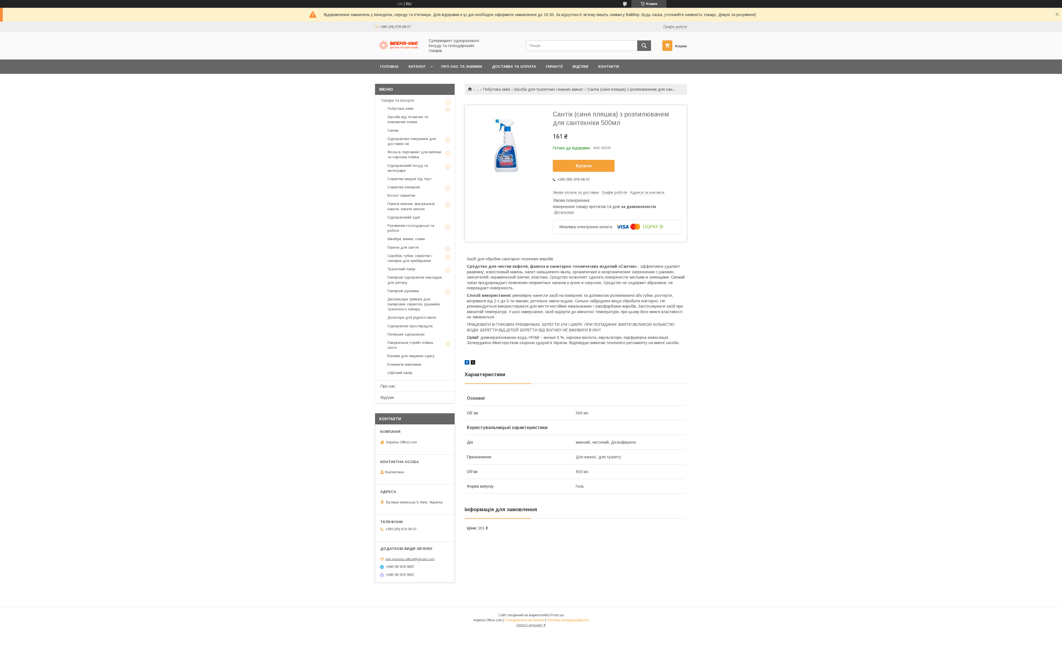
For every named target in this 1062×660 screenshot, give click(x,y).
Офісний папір (399, 373)
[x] (473, 363)
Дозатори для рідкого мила (411, 317)
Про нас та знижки (461, 66)
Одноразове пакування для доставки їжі (411, 141)
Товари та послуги (397, 100)
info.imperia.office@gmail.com (410, 559)
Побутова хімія (496, 89)
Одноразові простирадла (410, 326)
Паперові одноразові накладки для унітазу (414, 279)
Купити (584, 165)
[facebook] (467, 363)
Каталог (417, 66)
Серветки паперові (403, 187)
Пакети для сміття (403, 247)
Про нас (388, 386)
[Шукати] (644, 45)
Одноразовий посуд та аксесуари (407, 168)
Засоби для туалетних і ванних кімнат (548, 89)
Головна (389, 66)
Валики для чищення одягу (410, 356)
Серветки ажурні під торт (409, 179)
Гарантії (554, 66)
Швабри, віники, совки (406, 239)
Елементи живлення (404, 364)
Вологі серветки (401, 195)
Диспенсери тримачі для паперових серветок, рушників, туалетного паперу (414, 304)
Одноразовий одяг (403, 217)
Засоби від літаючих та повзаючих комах (407, 119)
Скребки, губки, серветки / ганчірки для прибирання (409, 258)
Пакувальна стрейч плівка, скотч (410, 345)
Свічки (393, 130)
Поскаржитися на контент (524, 620)
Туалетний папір (401, 269)
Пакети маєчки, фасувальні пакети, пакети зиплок (411, 206)
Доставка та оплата (514, 66)
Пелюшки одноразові (406, 334)
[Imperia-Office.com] (398, 52)
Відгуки (580, 66)
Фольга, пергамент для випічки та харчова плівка (414, 154)
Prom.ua (557, 615)
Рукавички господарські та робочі (410, 228)
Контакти (608, 66)
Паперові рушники (403, 291)
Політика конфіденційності (568, 620)
